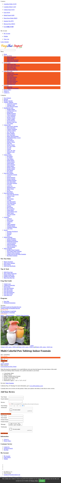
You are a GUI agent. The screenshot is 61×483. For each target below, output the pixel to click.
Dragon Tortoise (11, 179)
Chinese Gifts (7, 125)
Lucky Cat (9, 186)
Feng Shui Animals (8, 173)
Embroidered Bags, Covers (14, 137)
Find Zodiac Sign (11, 67)
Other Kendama (11, 247)
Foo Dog (9, 184)
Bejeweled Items (11, 127)
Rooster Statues (11, 169)
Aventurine (10, 221)
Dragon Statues (11, 162)
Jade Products (10, 140)
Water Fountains (8, 248)
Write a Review (4, 365)
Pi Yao (8, 190)
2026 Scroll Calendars (12, 61)
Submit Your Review (6, 414)
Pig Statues (10, 171)
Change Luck (10, 72)
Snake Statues (10, 163)
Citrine (8, 223)
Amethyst (9, 218)
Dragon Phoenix (11, 177)
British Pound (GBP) (9, 15)
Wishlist (6, 36)
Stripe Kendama (11, 244)
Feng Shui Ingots (11, 201)
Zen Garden (10, 123)
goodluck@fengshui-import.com (12, 474)
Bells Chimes (10, 198)
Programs (6, 85)
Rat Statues (10, 156)
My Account (7, 33)
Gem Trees (9, 228)
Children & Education (12, 74)
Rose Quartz (10, 220)
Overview (3, 366)
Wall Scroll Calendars (12, 126)
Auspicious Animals (12, 174)
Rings (8, 235)
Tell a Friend (13, 366)
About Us (6, 91)
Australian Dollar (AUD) (10, 4)
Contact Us (6, 92)
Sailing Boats (10, 210)
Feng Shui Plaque (11, 203)
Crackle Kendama (11, 243)
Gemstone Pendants (12, 227)
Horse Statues (10, 58)
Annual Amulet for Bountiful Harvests (10, 308)
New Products (7, 98)
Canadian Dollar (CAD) (10, 6)
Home (5, 54)
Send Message (4, 433)
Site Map (6, 449)
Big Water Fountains (12, 255)
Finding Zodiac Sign (9, 275)
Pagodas (9, 206)
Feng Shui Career (11, 78)
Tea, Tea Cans (10, 132)
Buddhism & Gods (8, 108)
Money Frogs (10, 189)
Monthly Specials (8, 100)
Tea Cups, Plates (11, 146)
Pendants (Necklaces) (12, 231)
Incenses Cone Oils (12, 122)
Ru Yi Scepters (10, 208)
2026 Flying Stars (11, 64)
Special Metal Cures (12, 211)
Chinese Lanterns (11, 130)
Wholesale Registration (13, 88)
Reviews (8, 366)
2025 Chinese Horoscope (13, 65)
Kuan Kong (10, 112)
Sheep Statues (10, 166)
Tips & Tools (7, 62)
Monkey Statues (11, 167)
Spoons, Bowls (11, 145)
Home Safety (10, 75)
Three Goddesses (11, 115)
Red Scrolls (10, 207)
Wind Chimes (10, 213)
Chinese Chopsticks (12, 129)
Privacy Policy (34, 480)
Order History (7, 457)
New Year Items (8, 55)
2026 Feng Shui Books (13, 60)
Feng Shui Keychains (12, 106)
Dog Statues (10, 170)
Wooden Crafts (11, 152)
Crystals (9, 200)
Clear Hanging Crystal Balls (8, 312)
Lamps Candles (11, 119)
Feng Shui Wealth (11, 82)
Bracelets (9, 233)
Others (8, 153)
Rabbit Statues (10, 160)
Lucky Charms (10, 204)
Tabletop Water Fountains (13, 252)
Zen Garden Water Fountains (14, 251)
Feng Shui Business (12, 77)
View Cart (6, 39)
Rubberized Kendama (12, 241)
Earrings (9, 234)
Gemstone (6, 217)
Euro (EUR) (7, 12)
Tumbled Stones (11, 225)
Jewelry (6, 230)
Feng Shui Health (11, 79)
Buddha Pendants (11, 113)
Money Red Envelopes (13, 136)
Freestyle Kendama (12, 245)
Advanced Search (8, 448)
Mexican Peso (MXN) (9, 24)
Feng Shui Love (11, 84)
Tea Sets (9, 147)
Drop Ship (9, 87)
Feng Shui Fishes (11, 181)
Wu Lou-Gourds (11, 214)
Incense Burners (11, 120)
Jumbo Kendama (8, 237)
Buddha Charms (11, 118)
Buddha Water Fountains (13, 250)
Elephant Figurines (11, 180)
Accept (42, 480)
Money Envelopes (11, 57)
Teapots (9, 149)
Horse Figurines (11, 164)
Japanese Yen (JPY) (9, 21)
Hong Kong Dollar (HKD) (10, 18)
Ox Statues (9, 157)
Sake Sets (9, 143)
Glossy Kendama (11, 238)
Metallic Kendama (11, 240)
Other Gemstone (11, 224)
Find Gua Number (11, 68)
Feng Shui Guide (8, 71)
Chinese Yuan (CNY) (9, 9)
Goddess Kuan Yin (12, 110)
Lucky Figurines (11, 116)
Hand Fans (9, 139)
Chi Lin (9, 176)
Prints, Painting (11, 133)
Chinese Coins (10, 196)
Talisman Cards (11, 105)
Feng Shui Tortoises (12, 183)
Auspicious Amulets (12, 103)
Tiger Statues (10, 159)
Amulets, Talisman (8, 102)
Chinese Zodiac (8, 154)
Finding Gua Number (9, 276)
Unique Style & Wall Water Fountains (16, 254)
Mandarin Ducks (11, 187)
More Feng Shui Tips (12, 70)
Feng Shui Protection (12, 81)
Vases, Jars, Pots (11, 150)
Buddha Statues (11, 109)
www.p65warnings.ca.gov (36, 385)
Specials (6, 99)
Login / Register (5, 42)
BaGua (9, 197)
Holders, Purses (11, 142)
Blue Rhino (10, 191)
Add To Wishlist (5, 363)
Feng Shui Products (9, 193)
